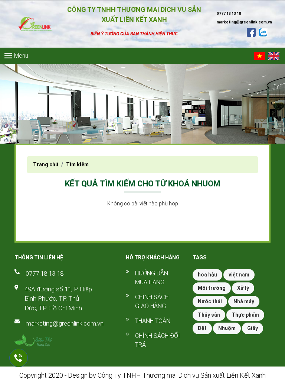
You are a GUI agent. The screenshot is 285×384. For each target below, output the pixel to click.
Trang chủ (45, 164)
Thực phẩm (245, 315)
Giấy (252, 328)
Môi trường (212, 288)
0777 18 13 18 (44, 273)
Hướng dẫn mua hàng (151, 278)
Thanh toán (152, 320)
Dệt (202, 328)
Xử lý (243, 288)
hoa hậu (207, 275)
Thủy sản (209, 315)
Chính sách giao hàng (151, 302)
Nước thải (210, 301)
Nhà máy (243, 301)
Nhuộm (227, 328)
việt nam (239, 275)
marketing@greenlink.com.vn (65, 323)
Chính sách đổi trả (157, 340)
